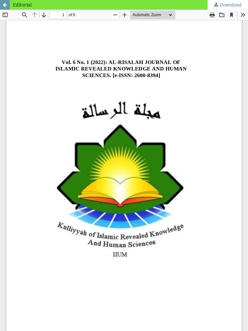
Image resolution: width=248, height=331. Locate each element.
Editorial (22, 5)
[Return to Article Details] (5, 5)
